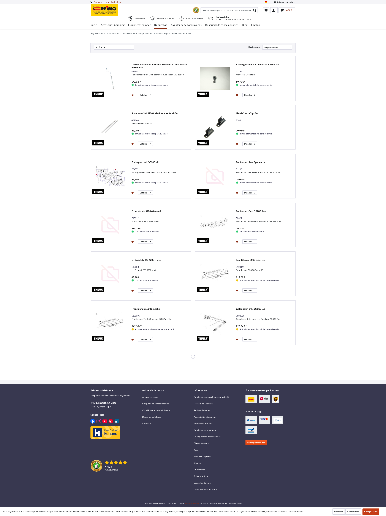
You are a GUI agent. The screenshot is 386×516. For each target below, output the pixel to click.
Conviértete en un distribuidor (156, 410)
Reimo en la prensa (202, 456)
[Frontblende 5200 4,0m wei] (110, 225)
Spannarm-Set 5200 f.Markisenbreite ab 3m (154, 113)
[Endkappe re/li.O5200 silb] (110, 176)
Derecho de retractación (205, 489)
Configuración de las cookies (207, 436)
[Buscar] (255, 10)
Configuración (371, 511)
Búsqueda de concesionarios (155, 403)
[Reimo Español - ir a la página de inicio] (116, 8)
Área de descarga (150, 397)
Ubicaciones (199, 469)
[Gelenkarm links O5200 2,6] (215, 323)
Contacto (98, 2)
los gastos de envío (192, 503)
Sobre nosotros (201, 476)
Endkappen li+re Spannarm (250, 162)
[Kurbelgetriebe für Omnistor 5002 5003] (215, 78)
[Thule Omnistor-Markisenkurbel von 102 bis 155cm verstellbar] (110, 78)
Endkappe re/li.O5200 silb (145, 162)
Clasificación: (254, 47)
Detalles (143, 95)
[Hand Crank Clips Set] (215, 127)
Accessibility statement (204, 417)
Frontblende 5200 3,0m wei (250, 259)
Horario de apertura (203, 403)
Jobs (196, 450)
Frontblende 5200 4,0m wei (146, 211)
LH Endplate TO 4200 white (146, 259)
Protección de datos (203, 423)
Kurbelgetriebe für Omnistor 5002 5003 (257, 64)
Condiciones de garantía (205, 430)
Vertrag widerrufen (256, 442)
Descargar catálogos (151, 417)
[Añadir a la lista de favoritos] (132, 95)
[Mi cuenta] (274, 10)
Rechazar (338, 511)
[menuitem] (229, 10)
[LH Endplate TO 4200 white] (110, 274)
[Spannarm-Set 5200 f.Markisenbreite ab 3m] (110, 127)
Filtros (101, 47)
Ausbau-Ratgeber (202, 410)
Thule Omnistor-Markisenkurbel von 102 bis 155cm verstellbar (159, 66)
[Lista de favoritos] (266, 10)
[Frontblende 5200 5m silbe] (110, 323)
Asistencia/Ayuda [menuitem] (284, 2)
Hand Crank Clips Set (247, 113)
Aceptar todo (353, 511)
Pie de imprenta (201, 443)
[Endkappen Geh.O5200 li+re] (215, 225)
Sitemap (197, 463)
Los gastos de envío (203, 483)
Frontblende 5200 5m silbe (145, 308)
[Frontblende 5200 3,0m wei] (215, 274)
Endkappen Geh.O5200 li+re (251, 211)
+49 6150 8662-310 (103, 402)
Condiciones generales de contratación (212, 397)
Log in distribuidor (112, 2)
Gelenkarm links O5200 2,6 (250, 308)
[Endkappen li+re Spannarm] (215, 176)
